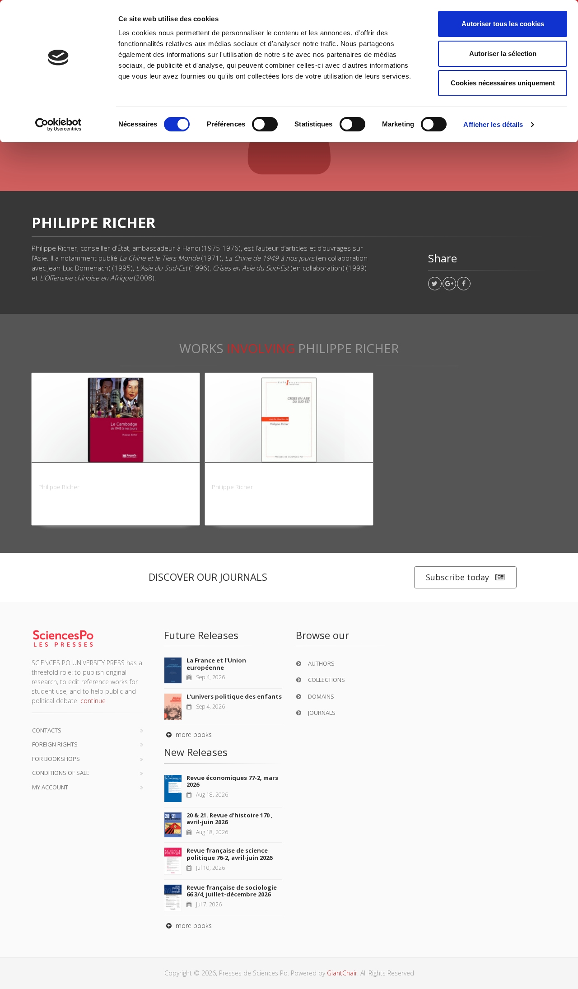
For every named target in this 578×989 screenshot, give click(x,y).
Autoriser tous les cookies (502, 24)
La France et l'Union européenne (216, 664)
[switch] (265, 124)
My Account (50, 787)
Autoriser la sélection (502, 53)
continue (93, 700)
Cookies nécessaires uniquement (503, 83)
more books (193, 734)
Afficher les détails (493, 124)
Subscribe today (457, 577)
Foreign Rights (55, 744)
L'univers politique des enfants (234, 696)
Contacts (46, 730)
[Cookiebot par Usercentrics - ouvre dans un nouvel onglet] (58, 124)
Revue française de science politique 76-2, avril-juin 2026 (229, 854)
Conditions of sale (60, 773)
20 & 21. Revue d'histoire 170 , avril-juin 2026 (229, 818)
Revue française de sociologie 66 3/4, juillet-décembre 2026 (231, 891)
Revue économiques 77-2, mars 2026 (232, 781)
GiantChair (342, 973)
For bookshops (56, 759)
